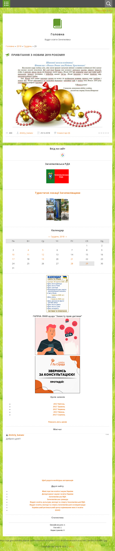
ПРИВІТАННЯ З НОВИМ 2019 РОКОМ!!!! (38, 55)
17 (13, 259)
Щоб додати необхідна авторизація (57, 480)
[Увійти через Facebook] (57, 155)
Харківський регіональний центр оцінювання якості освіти (57, 507)
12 (43, 254)
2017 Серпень (59, 415)
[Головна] (57, 27)
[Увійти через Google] (62, 155)
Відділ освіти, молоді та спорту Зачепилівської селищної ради (57, 505)
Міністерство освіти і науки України (57, 491)
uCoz (71, 546)
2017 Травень (59, 407)
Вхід (110, 10)
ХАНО (57, 510)
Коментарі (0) (63, 133)
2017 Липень (59, 412)
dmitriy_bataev (26, 133)
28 (72, 263)
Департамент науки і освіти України (57, 494)
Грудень (28, 46)
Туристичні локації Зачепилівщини (57, 193)
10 (13, 254)
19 (43, 259)
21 (72, 259)
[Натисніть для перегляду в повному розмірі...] (57, 127)
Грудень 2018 (57, 236)
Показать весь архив (57, 422)
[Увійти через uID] (52, 155)
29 (87, 263)
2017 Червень (59, 409)
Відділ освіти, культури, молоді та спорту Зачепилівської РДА (57, 502)
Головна (10, 46)
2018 (19, 46)
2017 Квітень (59, 404)
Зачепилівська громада (57, 499)
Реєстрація (101, 10)
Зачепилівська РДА (57, 497)
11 (28, 254)
